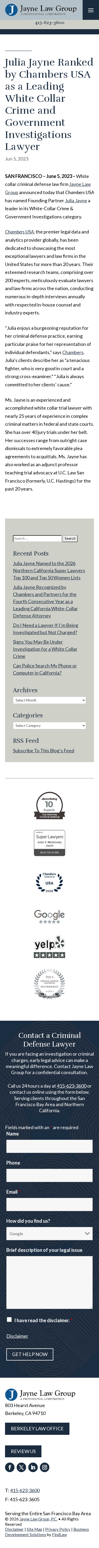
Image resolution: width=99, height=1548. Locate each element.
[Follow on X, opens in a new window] (21, 1467)
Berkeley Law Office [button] (37, 1428)
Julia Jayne (76, 200)
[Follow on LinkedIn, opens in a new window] (33, 1467)
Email (13, 1192)
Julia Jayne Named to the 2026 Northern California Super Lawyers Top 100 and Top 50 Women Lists (49, 570)
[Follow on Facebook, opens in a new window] (10, 1467)
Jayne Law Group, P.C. (38, 1519)
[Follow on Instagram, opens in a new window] (44, 1467)
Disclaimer (17, 1336)
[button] (91, 10)
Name (12, 1134)
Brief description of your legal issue (44, 1250)
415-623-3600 (49, 22)
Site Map (34, 1529)
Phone (13, 1163)
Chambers (72, 352)
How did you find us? (28, 1221)
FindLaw (59, 1534)
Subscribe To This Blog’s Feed (43, 750)
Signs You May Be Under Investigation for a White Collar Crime (45, 649)
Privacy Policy (57, 1529)
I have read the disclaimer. (43, 1320)
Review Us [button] (23, 1451)
